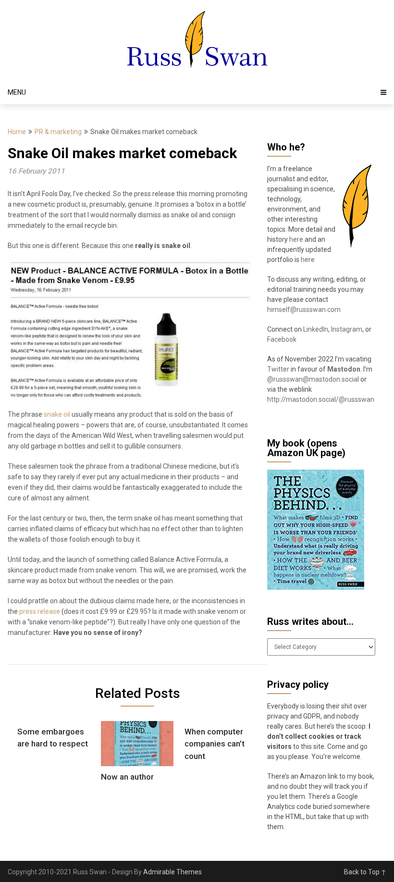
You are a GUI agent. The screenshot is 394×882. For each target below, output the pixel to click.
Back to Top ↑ (365, 872)
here (297, 239)
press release (39, 611)
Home (17, 132)
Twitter (278, 369)
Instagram (346, 329)
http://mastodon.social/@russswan (320, 399)
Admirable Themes (172, 872)
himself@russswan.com (304, 309)
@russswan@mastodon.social (313, 379)
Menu (17, 92)
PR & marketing (58, 132)
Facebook (281, 339)
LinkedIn (315, 329)
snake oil (57, 414)
